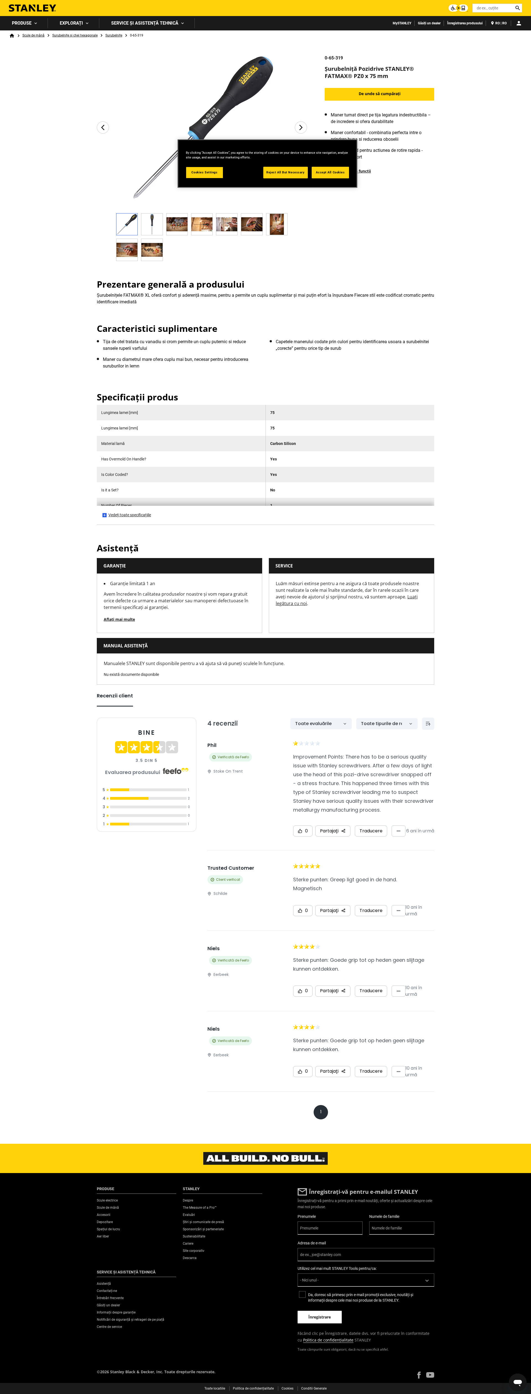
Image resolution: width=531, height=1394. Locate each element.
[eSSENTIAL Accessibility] (458, 8)
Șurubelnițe (113, 35)
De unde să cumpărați (379, 93)
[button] (419, 1375)
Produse (22, 23)
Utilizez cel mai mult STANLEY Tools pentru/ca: (337, 1268)
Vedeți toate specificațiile (129, 515)
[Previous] (103, 127)
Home (12, 35)
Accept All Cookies (330, 172)
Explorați (71, 23)
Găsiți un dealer (429, 23)
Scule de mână (33, 35)
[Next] (301, 127)
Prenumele (307, 1216)
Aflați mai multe (119, 619)
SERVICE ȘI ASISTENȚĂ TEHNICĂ (144, 23)
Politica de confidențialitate (328, 1340)
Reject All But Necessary (285, 172)
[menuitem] (24, 23)
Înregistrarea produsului (465, 23)
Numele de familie (384, 1216)
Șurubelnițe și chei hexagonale (75, 35)
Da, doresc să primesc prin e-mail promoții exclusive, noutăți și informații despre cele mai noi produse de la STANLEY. (360, 1297)
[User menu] (519, 23)
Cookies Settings (204, 172)
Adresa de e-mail (312, 1243)
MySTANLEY (402, 23)
